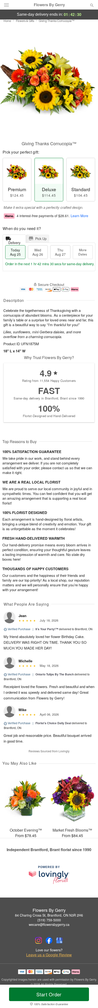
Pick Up (41, 238)
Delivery (14, 241)
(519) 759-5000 (49, 920)
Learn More (79, 215)
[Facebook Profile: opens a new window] (49, 940)
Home (7, 21)
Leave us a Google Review (49, 955)
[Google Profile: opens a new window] (59, 940)
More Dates (82, 252)
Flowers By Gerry (49, 5)
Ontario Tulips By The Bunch (54, 674)
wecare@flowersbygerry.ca (49, 924)
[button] (88, 997)
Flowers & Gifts (25, 21)
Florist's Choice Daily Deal (53, 723)
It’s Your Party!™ (46, 629)
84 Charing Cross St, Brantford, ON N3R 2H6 (49, 915)
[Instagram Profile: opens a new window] (38, 940)
